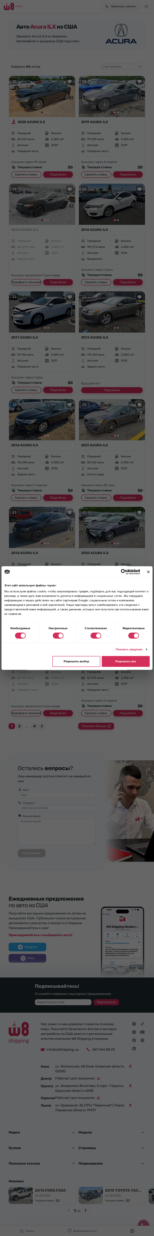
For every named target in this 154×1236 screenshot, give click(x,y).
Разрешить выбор (76, 661)
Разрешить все (125, 661)
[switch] (58, 636)
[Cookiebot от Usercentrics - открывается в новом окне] (123, 572)
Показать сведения (129, 649)
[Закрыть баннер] (148, 571)
